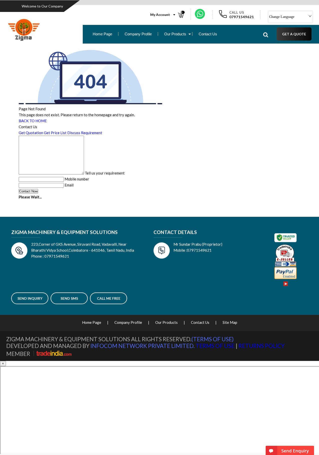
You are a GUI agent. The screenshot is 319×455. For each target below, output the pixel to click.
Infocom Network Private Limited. (142, 345)
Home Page (102, 34)
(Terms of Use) (212, 339)
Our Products (175, 34)
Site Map (230, 322)
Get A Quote (294, 34)
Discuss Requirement (84, 132)
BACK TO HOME (33, 120)
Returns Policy (262, 345)
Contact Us (208, 34)
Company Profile (138, 34)
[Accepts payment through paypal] (285, 278)
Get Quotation (31, 132)
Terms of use (215, 345)
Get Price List (55, 132)
